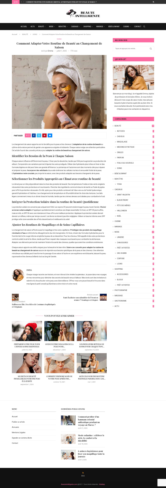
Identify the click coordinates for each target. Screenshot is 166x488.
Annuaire (15, 427)
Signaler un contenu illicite (22, 438)
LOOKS (135, 264)
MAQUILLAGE (135, 142)
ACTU (33, 26)
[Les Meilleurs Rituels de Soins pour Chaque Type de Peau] (92, 331)
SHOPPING (87, 26)
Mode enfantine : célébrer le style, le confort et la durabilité (91, 438)
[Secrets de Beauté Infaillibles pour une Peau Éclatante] (27, 363)
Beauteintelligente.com (69, 484)
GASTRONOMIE (134, 301)
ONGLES (135, 152)
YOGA (135, 184)
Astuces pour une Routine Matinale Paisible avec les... (91, 377)
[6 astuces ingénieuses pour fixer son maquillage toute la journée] (68, 455)
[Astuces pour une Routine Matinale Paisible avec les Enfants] (92, 363)
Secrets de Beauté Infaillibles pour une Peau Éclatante (27, 378)
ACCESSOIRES (135, 274)
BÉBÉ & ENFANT (114, 26)
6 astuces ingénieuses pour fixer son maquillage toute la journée (91, 454)
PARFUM (135, 158)
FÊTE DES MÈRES (135, 205)
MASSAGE (134, 296)
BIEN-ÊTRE (62, 26)
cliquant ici (146, 109)
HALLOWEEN (135, 211)
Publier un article (18, 422)
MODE (51, 26)
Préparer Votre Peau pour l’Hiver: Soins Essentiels (27, 345)
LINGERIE (135, 237)
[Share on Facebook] (34, 135)
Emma (50, 51)
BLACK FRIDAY (135, 200)
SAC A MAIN (135, 253)
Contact (15, 443)
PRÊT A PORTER (135, 248)
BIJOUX (135, 280)
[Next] (24, 2)
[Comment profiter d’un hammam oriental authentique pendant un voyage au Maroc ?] (68, 420)
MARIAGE (99, 26)
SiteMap (102, 484)
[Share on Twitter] (39, 135)
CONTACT (137, 26)
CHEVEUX (135, 136)
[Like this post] (28, 135)
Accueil (14, 34)
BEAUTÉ (41, 26)
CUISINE (126, 26)
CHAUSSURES (135, 243)
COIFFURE (135, 258)
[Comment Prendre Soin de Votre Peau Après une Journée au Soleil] (59, 363)
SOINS (35, 34)
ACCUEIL (24, 26)
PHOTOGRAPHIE (134, 290)
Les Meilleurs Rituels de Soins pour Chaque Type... (91, 345)
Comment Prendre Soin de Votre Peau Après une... (59, 377)
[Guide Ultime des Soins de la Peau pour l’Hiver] (59, 331)
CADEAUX (74, 26)
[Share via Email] (50, 135)
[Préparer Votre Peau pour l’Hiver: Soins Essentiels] (27, 331)
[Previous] (21, 2)
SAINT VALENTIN (135, 195)
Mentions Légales (18, 432)
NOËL (135, 216)
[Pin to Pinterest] (44, 135)
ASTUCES (135, 131)
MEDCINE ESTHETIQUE (135, 147)
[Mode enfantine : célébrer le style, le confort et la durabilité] (68, 439)
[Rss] (153, 2)
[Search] (144, 26)
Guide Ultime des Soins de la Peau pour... (59, 345)
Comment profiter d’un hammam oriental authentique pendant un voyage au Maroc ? (61, 2)
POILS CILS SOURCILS (135, 163)
